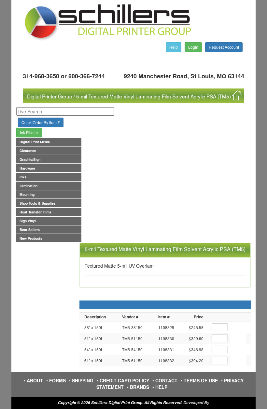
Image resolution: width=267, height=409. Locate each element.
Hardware (27, 168)
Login (193, 47)
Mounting (27, 194)
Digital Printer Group (49, 96)
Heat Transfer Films (35, 212)
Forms (57, 380)
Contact (166, 380)
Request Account (224, 47)
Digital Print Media (35, 141)
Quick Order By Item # (40, 122)
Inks (23, 176)
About (35, 380)
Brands (139, 387)
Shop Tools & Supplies (38, 203)
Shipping (82, 380)
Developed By (196, 402)
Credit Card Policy (124, 380)
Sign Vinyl (28, 220)
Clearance (28, 150)
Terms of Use (201, 380)
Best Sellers (30, 229)
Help (173, 47)
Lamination (28, 185)
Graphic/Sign (30, 159)
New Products (31, 238)
